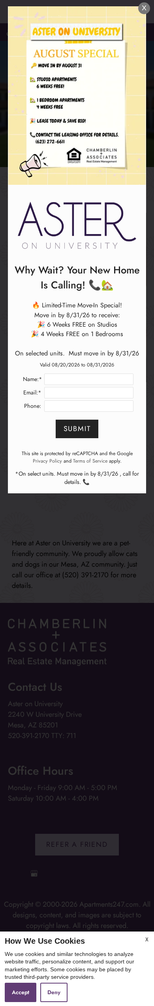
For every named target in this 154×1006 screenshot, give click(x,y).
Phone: (32, 406)
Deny (53, 992)
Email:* (32, 392)
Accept (20, 992)
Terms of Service (90, 461)
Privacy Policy (47, 461)
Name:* (32, 379)
